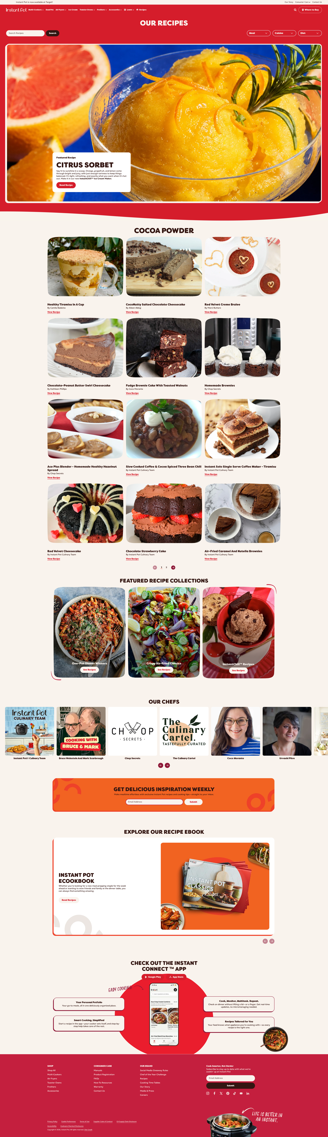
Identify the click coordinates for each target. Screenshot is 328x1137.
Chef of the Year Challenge (153, 1075)
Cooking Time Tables (150, 1083)
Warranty (98, 1087)
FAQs (96, 1079)
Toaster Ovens (54, 1083)
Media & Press (147, 1091)
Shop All (51, 1071)
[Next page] (173, 567)
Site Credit (88, 1130)
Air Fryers (52, 1079)
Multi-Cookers (54, 1075)
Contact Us (99, 1091)
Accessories (53, 1091)
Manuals (98, 1071)
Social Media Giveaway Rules (154, 1071)
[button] (295, 10)
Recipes (144, 1079)
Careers (144, 1095)
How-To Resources (103, 1083)
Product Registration (104, 1075)
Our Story (145, 1087)
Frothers (51, 1087)
